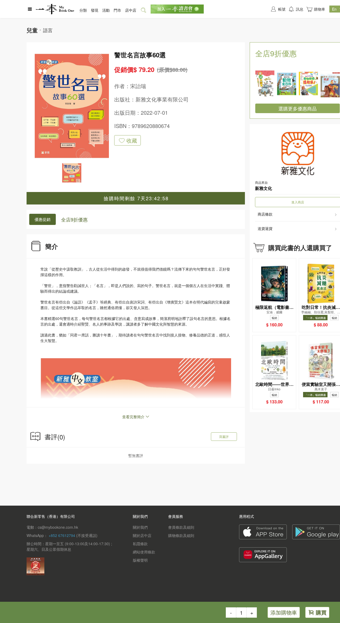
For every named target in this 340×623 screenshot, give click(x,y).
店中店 (130, 10)
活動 (106, 10)
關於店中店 (142, 535)
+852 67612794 (62, 535)
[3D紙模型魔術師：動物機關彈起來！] (308, 84)
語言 (48, 30)
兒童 (32, 30)
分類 (83, 10)
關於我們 (140, 527)
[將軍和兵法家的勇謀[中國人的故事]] (330, 84)
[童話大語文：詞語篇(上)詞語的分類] (264, 84)
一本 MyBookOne (55, 9)
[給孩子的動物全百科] (286, 84)
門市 (117, 10)
